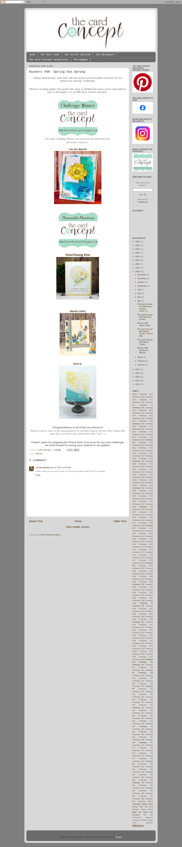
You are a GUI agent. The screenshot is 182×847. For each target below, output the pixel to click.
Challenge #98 (138, 799)
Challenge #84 (138, 772)
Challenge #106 (146, 394)
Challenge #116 (138, 434)
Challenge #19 (138, 584)
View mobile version (77, 526)
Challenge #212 (138, 627)
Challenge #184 (138, 574)
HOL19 (143, 809)
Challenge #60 (138, 729)
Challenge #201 (146, 608)
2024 (137, 249)
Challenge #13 (138, 461)
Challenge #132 (138, 466)
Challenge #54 (146, 716)
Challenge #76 (138, 756)
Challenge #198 (138, 600)
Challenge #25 (138, 665)
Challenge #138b (146, 480)
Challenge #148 (138, 504)
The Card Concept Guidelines (48, 59)
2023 (137, 253)
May (139, 297)
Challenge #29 (138, 670)
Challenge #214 (146, 630)
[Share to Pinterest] (78, 450)
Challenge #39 (138, 686)
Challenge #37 (146, 683)
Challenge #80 (145, 764)
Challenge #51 (146, 710)
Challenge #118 (146, 437)
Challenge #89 (146, 780)
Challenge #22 (146, 641)
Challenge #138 (138, 477)
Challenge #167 (138, 541)
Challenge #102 (138, 413)
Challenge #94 (146, 790)
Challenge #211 (146, 624)
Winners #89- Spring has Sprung (142, 350)
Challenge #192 (138, 590)
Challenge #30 (145, 673)
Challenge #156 (138, 520)
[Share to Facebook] (75, 450)
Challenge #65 (138, 734)
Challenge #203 (138, 611)
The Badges (80, 59)
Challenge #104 (146, 415)
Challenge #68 (138, 740)
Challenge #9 (138, 783)
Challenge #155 (146, 517)
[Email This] (68, 450)
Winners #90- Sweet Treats (143, 324)
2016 (137, 373)
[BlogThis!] (70, 450)
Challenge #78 (146, 758)
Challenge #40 (145, 689)
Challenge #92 (138, 788)
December (142, 275)
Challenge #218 (138, 638)
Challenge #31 (138, 675)
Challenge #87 (138, 777)
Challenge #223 (138, 649)
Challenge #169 (146, 544)
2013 (137, 384)
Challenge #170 (138, 547)
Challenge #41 (138, 691)
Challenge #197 (146, 598)
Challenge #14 (138, 488)
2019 (137, 268)
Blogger (119, 837)
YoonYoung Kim (77, 255)
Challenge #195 (138, 595)
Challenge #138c (138, 482)
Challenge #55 (138, 718)
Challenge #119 (138, 440)
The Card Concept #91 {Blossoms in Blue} (145, 317)
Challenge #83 (146, 769)
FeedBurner (143, 202)
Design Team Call (139, 807)
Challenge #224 (146, 651)
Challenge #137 (146, 474)
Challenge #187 (138, 579)
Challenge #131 (146, 464)
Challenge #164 (138, 536)
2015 (137, 377)
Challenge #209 (146, 619)
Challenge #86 (146, 774)
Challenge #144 (146, 496)
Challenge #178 (146, 560)
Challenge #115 (146, 432)
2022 (137, 256)
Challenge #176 (138, 558)
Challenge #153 (138, 515)
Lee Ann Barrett (78, 149)
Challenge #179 (138, 563)
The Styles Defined (77, 54)
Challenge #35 (138, 681)
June (139, 293)
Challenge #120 (145, 442)
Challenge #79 (138, 761)
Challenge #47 (138, 702)
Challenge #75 (146, 753)
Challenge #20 (138, 606)
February (141, 361)
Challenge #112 (146, 426)
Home (32, 54)
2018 (137, 271)
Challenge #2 (146, 603)
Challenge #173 (138, 552)
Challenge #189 (146, 582)
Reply (38, 475)
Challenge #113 (138, 429)
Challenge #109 (138, 397)
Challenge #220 (138, 643)
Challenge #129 (146, 458)
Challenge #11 (138, 424)
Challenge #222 (146, 646)
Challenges (136, 804)
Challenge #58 (138, 723)
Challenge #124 (138, 450)
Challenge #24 (146, 662)
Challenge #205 (146, 614)
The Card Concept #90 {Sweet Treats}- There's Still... (145, 332)
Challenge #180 (145, 565)
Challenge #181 (138, 568)
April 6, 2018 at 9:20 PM (60, 467)
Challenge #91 (146, 785)
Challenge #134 (146, 469)
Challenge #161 (138, 531)
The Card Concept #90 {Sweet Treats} (145, 342)
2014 (137, 381)
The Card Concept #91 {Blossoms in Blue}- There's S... (145, 307)
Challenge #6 (146, 726)
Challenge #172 (146, 549)
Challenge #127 (138, 456)
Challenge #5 (138, 708)
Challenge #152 (146, 512)
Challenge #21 (138, 622)
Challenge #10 (138, 408)
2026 (137, 242)
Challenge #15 (146, 507)
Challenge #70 (138, 745)
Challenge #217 (146, 635)
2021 (137, 260)
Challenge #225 (138, 654)
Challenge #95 (138, 793)
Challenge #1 (146, 405)
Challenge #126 (146, 453)
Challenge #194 (146, 592)
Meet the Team (140, 812)
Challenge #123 (146, 448)
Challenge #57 (146, 721)
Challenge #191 (146, 587)
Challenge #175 (146, 555)
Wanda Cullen (78, 311)
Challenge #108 (146, 421)
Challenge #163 (146, 533)
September (142, 286)
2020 (137, 264)
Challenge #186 (146, 576)
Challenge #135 (138, 472)
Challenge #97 (146, 796)
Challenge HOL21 (145, 801)
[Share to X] (73, 450)
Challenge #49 (146, 705)
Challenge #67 (146, 737)
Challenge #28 (146, 667)
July (139, 289)
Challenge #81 (138, 766)
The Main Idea (49, 54)
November (142, 278)
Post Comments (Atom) (50, 535)
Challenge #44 (138, 697)
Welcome (149, 823)
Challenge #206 (138, 616)
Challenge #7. (146, 742)
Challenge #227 (146, 657)
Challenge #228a (138, 659)
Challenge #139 (146, 485)
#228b (134, 394)
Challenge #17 (146, 400)
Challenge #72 (146, 748)
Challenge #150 (138, 509)
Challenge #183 (146, 571)
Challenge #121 (138, 445)
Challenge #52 (138, 713)
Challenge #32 (138, 402)
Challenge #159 (138, 525)
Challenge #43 (146, 694)
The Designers (105, 54)
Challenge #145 (138, 499)
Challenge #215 (138, 632)
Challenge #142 (138, 493)
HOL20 (150, 809)
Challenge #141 (146, 491)
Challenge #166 (146, 539)
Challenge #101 (146, 410)
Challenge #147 (146, 501)
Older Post (120, 521)
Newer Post (36, 521)
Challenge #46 (146, 699)
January (141, 365)
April (139, 301)
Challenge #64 (146, 732)
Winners (39, 454)
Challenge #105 (138, 418)
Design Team (147, 804)
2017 (137, 369)
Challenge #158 (146, 523)
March (140, 357)
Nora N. (77, 364)
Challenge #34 (146, 678)
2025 (137, 245)
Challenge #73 (138, 750)
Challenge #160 (145, 528)
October (141, 282)
